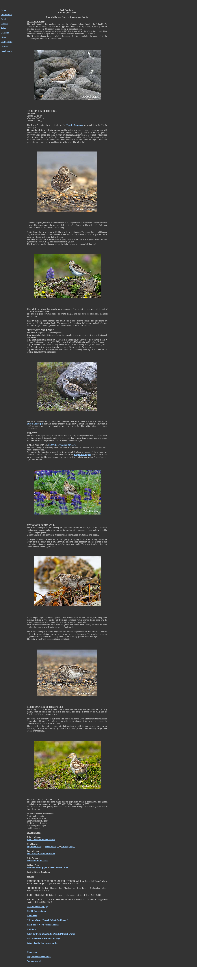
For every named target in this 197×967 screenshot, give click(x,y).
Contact (4, 46)
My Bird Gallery (34, 846)
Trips (3, 28)
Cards (3, 19)
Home (3, 10)
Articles (4, 24)
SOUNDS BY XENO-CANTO (62, 445)
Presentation (6, 14)
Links (3, 37)
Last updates (6, 42)
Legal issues (6, 51)
